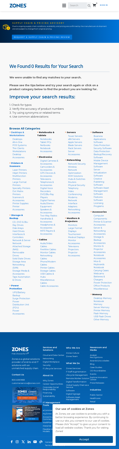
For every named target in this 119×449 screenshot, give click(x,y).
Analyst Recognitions (96, 356)
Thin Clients (18, 148)
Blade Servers (75, 145)
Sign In (104, 5)
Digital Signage (73, 394)
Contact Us (18, 374)
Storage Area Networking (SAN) (19, 264)
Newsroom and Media (98, 348)
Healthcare (95, 398)
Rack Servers (74, 148)
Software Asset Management (73, 398)
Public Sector (96, 395)
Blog (92, 364)
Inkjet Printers (19, 173)
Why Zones (48, 380)
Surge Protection (21, 298)
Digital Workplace (51, 362)
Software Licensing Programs (99, 203)
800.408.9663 (18, 380)
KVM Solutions (75, 176)
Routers (72, 182)
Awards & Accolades (99, 361)
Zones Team (72, 356)
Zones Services (73, 368)
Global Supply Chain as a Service (77, 386)
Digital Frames (47, 200)
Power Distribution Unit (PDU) (20, 304)
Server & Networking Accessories (100, 231)
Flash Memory (101, 313)
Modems (72, 197)
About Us (48, 375)
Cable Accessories (49, 286)
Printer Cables (47, 267)
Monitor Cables (47, 252)
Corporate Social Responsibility (51, 388)
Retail (92, 402)
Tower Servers (75, 136)
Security (47, 365)
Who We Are (73, 348)
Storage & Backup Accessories (100, 240)
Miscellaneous (101, 288)
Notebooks (46, 139)
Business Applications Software (100, 139)
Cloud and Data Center (53, 355)
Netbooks (45, 145)
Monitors (72, 225)
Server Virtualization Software (100, 172)
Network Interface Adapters (72, 203)
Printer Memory (102, 310)
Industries (95, 389)
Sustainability (49, 396)
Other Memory (101, 319)
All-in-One (17, 142)
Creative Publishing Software (99, 181)
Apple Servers (75, 142)
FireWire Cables (48, 249)
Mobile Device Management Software (101, 163)
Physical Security (76, 185)
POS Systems (19, 145)
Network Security (77, 164)
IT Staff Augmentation (76, 372)
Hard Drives (18, 231)
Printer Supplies (20, 203)
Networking (48, 358)
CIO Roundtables (98, 371)
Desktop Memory (103, 298)
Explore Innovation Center (99, 378)
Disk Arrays (18, 228)
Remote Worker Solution (77, 378)
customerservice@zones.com (26, 383)
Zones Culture (72, 353)
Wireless (72, 167)
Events (93, 374)
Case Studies (96, 367)
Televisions (45, 179)
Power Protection (103, 282)
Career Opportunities (53, 384)
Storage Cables (47, 270)
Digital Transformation (76, 382)
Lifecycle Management (77, 375)
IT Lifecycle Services (52, 368)
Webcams (99, 273)
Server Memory (101, 307)
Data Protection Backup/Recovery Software (103, 154)
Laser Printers (19, 170)
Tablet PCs (45, 142)
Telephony (73, 188)
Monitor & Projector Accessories (100, 249)
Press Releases (97, 383)
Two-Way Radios (48, 215)
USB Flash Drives (102, 316)
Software (70, 391)
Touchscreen (74, 234)
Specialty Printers (21, 188)
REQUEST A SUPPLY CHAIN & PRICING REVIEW (42, 37)
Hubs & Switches (76, 179)
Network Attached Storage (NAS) (21, 246)
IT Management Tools (51, 403)
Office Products (102, 285)
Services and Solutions (50, 348)
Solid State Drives (21, 258)
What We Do (73, 363)
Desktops (17, 139)
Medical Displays (76, 237)
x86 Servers (74, 139)
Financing (47, 393)
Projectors (73, 249)
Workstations (19, 151)
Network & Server (21, 240)
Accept (84, 439)
